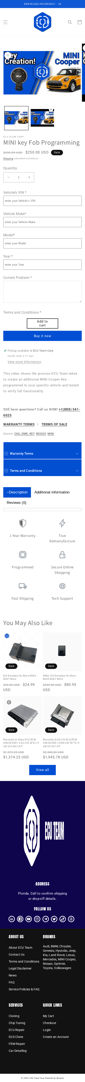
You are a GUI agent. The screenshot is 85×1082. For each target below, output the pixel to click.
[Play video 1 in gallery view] (42, 118)
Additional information (52, 492)
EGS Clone (16, 1037)
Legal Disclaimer (20, 968)
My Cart (48, 1016)
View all (42, 770)
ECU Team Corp (37, 1078)
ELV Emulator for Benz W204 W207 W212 (19, 677)
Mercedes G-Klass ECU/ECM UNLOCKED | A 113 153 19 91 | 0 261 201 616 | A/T (21, 743)
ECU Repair (16, 1030)
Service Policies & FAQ (24, 989)
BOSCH (41, 433)
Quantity (10, 168)
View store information (24, 362)
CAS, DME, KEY (24, 433)
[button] (5, 22)
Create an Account (56, 1037)
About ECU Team (20, 947)
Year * (8, 256)
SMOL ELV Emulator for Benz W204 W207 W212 (59, 677)
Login (47, 1030)
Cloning (14, 1016)
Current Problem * (17, 278)
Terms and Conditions (24, 961)
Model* (9, 235)
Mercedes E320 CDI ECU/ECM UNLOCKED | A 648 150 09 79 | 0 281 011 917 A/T (61, 743)
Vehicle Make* (14, 214)
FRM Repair (17, 1044)
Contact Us (16, 954)
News (13, 975)
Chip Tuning (17, 1023)
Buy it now (42, 336)
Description (18, 492)
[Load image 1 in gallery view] (16, 118)
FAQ (12, 982)
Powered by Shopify (54, 1078)
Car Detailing (18, 1050)
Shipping (8, 158)
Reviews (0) (16, 503)
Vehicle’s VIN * (14, 192)
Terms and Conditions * (22, 312)
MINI (51, 433)
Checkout (49, 1023)
